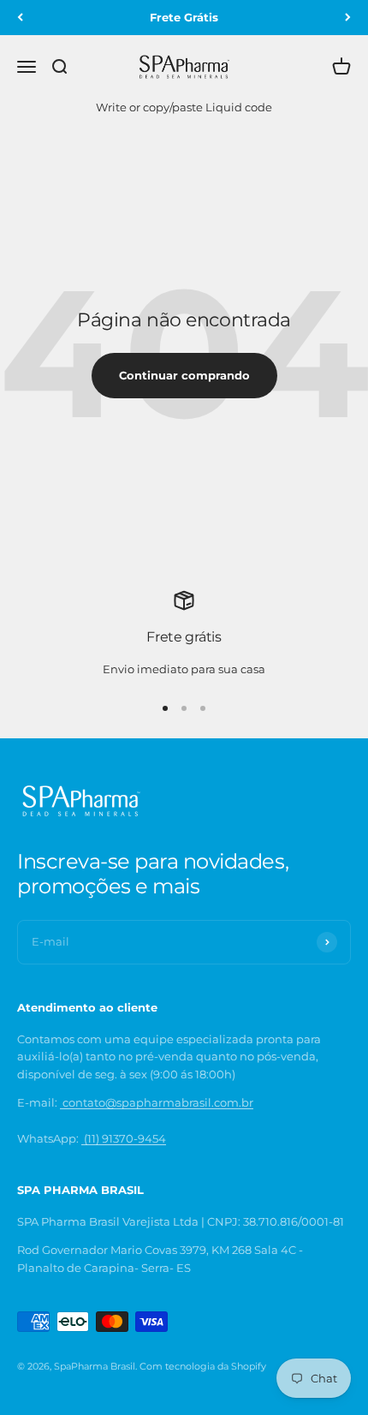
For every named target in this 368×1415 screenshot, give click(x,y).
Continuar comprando (184, 375)
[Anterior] (20, 18)
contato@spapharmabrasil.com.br (157, 1102)
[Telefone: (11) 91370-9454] (61, 1102)
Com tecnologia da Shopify (202, 1366)
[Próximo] (348, 18)
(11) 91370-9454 (123, 1138)
